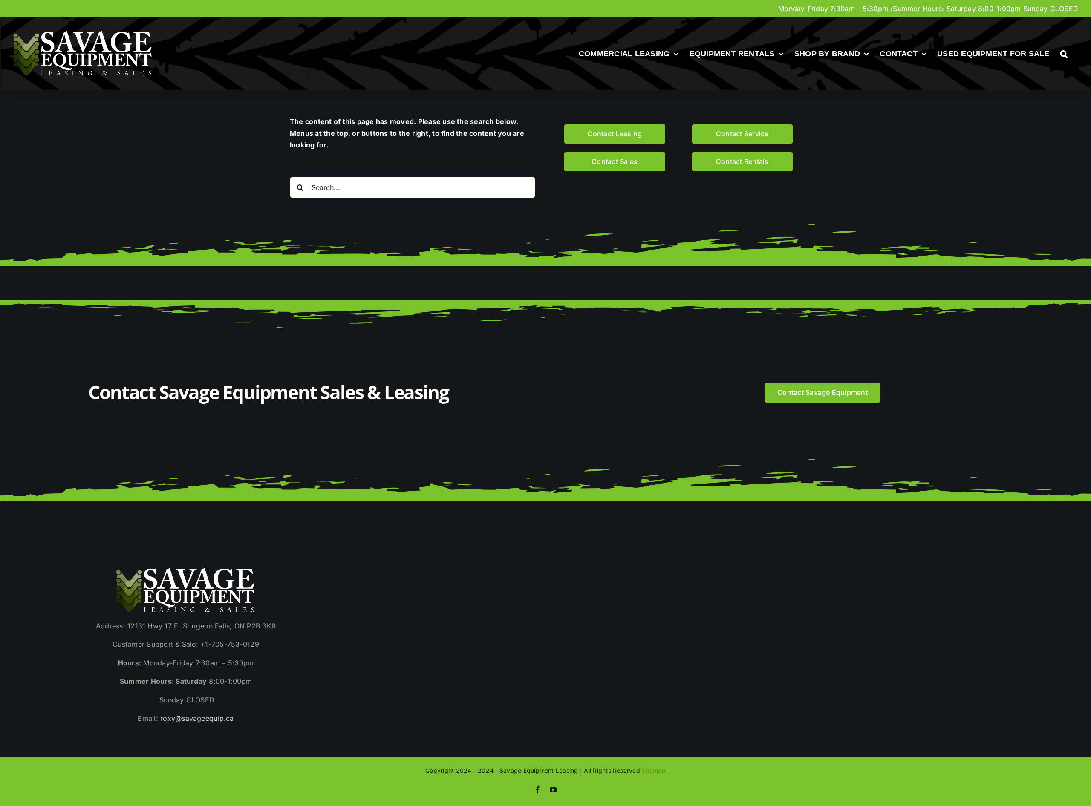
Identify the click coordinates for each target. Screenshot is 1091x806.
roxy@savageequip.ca (197, 718)
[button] (1064, 53)
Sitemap (654, 770)
